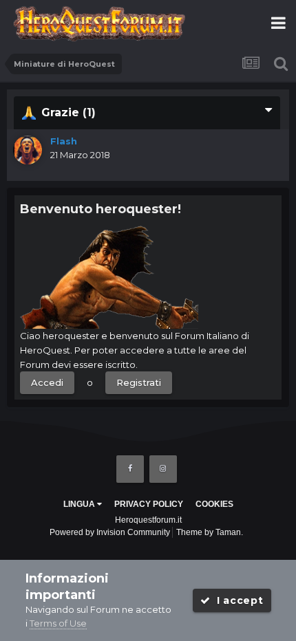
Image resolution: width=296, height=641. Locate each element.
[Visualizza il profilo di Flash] (27, 150)
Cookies (214, 504)
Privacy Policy (148, 504)
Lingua (80, 504)
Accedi (47, 382)
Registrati (138, 382)
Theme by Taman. (209, 532)
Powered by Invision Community (110, 532)
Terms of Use (58, 623)
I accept (236, 600)
